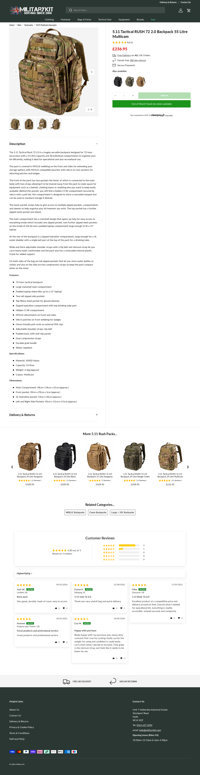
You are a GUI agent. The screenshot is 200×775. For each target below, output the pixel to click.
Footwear (66, 19)
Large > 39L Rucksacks (122, 512)
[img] (24, 585)
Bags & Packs (84, 19)
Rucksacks (28, 25)
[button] (189, 10)
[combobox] (115, 10)
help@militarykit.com (150, 730)
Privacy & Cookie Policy (21, 727)
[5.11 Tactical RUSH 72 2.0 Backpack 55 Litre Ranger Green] (129, 77)
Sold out (164, 95)
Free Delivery (124, 55)
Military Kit (20, 764)
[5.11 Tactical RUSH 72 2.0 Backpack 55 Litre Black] (117, 77)
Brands (140, 19)
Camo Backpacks (97, 512)
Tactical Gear (105, 19)
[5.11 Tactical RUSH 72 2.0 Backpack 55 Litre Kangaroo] (141, 77)
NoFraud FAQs (17, 738)
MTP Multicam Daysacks (46, 25)
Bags (19, 25)
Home (11, 25)
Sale (153, 19)
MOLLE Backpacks (75, 512)
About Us (14, 709)
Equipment (124, 19)
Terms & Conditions (19, 733)
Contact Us (186, 2)
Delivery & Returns (168, 2)
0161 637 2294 (144, 725)
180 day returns (138, 60)
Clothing (49, 19)
